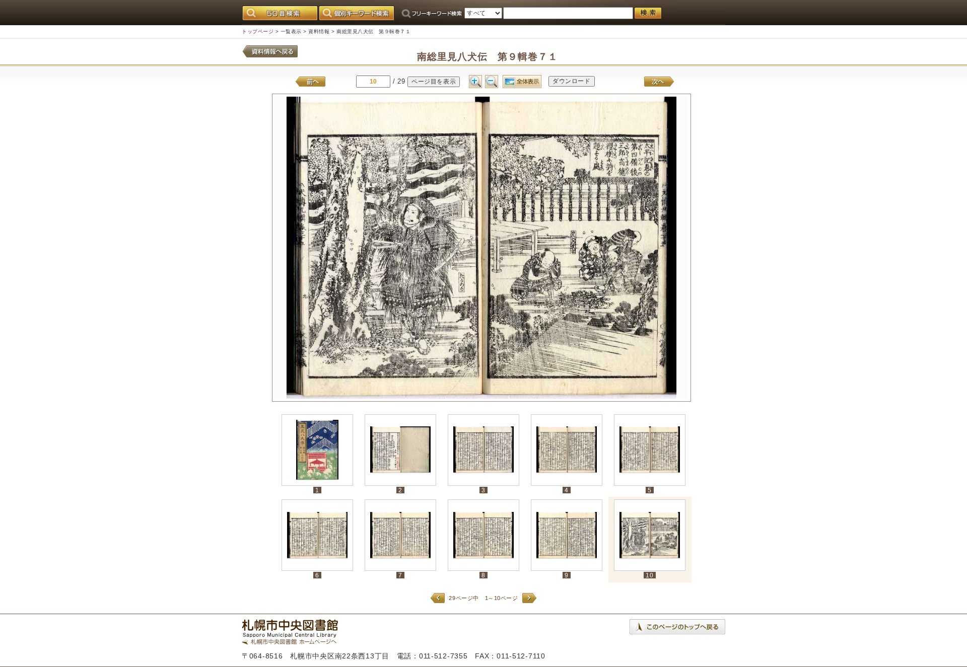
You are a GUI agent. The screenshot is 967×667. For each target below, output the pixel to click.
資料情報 (318, 31)
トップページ (257, 31)
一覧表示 (291, 31)
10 (649, 575)
